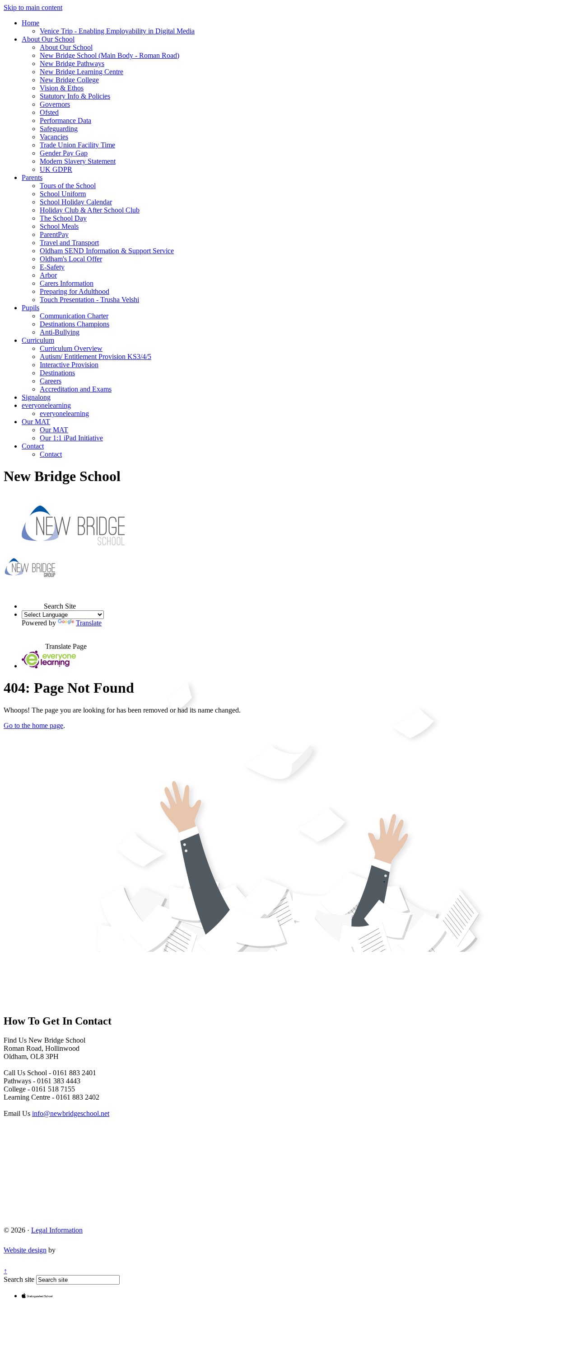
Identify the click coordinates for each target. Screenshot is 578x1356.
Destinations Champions (74, 324)
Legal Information (57, 1230)
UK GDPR (56, 169)
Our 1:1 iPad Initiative (71, 438)
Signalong (36, 397)
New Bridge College (69, 80)
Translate (89, 623)
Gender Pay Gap (64, 153)
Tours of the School (68, 185)
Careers (50, 381)
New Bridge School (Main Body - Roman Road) (109, 55)
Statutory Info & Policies (75, 96)
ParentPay (54, 234)
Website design (25, 1250)
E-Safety (52, 267)
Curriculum (38, 340)
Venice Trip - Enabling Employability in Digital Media (117, 31)
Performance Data (65, 120)
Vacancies (54, 137)
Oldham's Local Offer (71, 259)
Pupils (30, 308)
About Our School (48, 39)
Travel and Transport (69, 242)
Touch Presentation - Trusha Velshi (89, 299)
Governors (55, 104)
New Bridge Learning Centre (81, 72)
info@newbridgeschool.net (70, 1113)
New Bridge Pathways (72, 63)
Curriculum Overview (71, 348)
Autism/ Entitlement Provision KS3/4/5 (95, 356)
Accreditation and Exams (76, 389)
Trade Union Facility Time (77, 145)
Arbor (48, 275)
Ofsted (49, 112)
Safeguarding (59, 128)
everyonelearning (46, 405)
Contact (33, 446)
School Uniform (63, 194)
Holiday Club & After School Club (90, 210)
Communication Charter (74, 316)
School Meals (59, 226)
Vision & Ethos (62, 88)
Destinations (57, 373)
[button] (33, 598)
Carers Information (66, 283)
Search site (19, 1279)
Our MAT (36, 421)
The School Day (63, 218)
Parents (32, 177)
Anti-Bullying (59, 332)
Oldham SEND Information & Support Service (107, 251)
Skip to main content (33, 7)
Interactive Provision (69, 365)
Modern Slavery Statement (78, 161)
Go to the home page (33, 725)
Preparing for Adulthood (74, 291)
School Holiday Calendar (76, 202)
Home (30, 23)
